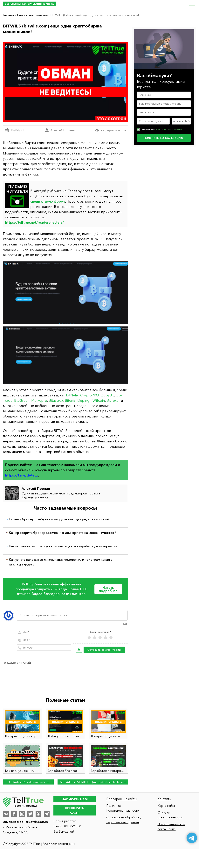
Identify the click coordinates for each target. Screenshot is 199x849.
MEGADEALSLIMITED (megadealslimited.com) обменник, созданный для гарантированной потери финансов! (92, 782)
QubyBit (107, 395)
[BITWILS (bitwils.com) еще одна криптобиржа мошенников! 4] (65, 322)
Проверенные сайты (121, 799)
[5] (111, 637)
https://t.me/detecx (21, 475)
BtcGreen (22, 400)
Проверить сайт (74, 810)
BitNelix (72, 395)
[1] (89, 637)
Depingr (84, 400)
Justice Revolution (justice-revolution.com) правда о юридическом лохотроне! (29, 782)
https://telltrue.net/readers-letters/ (34, 222)
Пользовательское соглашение (171, 826)
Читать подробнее (108, 589)
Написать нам (75, 799)
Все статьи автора (35, 498)
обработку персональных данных (169, 129)
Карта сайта (166, 806)
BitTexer (113, 400)
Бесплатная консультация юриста (29, 3)
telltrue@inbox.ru (34, 822)
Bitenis (70, 400)
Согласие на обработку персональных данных (123, 819)
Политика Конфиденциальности (122, 808)
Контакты (164, 799)
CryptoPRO (89, 395)
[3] (100, 637)
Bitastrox (56, 400)
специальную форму (47, 201)
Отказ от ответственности (170, 814)
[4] (105, 637)
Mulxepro (39, 400)
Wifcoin (99, 400)
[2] (94, 637)
